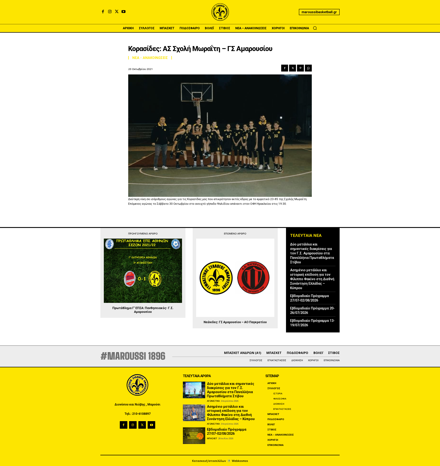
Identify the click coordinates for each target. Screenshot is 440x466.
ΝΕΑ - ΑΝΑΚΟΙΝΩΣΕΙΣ (150, 57)
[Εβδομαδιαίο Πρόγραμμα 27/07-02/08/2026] (194, 435)
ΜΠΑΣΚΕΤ (212, 438)
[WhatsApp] (308, 68)
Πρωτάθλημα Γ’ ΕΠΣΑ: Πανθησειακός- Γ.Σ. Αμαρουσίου (142, 310)
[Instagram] (109, 12)
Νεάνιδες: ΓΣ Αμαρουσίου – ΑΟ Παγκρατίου (235, 322)
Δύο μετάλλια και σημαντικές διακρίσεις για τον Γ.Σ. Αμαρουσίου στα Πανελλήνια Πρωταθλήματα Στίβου (312, 253)
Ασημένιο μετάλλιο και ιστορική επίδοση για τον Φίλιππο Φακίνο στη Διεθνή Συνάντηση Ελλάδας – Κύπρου (312, 279)
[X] (116, 12)
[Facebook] (103, 12)
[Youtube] (123, 12)
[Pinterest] (300, 68)
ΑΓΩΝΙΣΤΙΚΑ (213, 400)
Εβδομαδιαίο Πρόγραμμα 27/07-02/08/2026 (309, 298)
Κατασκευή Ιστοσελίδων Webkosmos (220, 461)
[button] (315, 28)
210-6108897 (141, 413)
